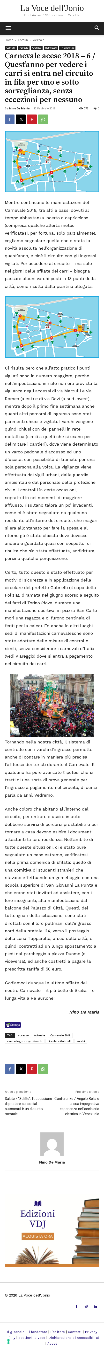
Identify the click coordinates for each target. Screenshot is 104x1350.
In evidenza (67, 47)
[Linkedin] (95, 1306)
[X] (21, 119)
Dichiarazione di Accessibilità (73, 1337)
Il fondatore (37, 1332)
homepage (51, 47)
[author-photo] (52, 1155)
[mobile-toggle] (8, 28)
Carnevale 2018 (60, 1035)
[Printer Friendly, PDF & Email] (13, 1025)
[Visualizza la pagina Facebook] (10, 119)
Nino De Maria (19, 108)
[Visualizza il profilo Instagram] (85, 1306)
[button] (97, 28)
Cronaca (36, 47)
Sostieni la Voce (31, 1337)
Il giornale (15, 1332)
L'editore (57, 1332)
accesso (23, 1035)
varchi (81, 1041)
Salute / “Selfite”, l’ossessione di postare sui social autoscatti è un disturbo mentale (28, 1106)
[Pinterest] (32, 119)
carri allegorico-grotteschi (24, 1041)
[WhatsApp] (43, 119)
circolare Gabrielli (59, 1041)
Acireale (38, 40)
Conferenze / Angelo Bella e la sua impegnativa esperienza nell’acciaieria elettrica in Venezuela (76, 1106)
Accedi (53, 1343)
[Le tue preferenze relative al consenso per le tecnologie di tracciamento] (8, 1341)
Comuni (23, 40)
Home (9, 40)
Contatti (75, 1332)
